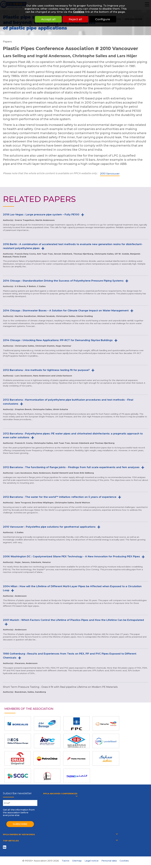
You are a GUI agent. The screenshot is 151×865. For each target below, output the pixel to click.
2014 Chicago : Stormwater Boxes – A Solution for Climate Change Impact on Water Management (66, 310)
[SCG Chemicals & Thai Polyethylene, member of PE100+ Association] (17, 776)
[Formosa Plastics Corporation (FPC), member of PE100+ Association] (76, 723)
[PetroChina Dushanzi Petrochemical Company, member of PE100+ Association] (47, 758)
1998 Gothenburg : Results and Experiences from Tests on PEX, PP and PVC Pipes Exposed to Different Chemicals (69, 655)
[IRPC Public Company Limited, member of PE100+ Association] (47, 741)
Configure (102, 19)
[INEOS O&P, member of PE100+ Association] (17, 741)
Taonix (65, 860)
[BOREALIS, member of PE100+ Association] (17, 723)
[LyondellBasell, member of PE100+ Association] (106, 741)
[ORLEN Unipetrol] (17, 758)
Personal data (109, 860)
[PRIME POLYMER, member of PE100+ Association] (76, 758)
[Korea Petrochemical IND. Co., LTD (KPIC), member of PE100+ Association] (76, 741)
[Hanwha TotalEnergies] (106, 723)
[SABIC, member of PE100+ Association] (106, 758)
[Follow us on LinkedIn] (5, 847)
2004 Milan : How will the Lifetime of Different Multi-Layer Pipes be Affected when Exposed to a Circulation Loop (72, 588)
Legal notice (92, 860)
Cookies (78, 11)
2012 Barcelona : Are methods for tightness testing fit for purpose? (46, 370)
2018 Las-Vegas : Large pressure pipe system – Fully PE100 (41, 214)
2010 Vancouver (110, 173)
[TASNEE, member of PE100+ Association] (76, 776)
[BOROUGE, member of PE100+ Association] (47, 723)
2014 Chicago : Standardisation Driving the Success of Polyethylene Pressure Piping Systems (63, 280)
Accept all (48, 19)
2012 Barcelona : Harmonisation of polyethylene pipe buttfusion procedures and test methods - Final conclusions (68, 401)
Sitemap (77, 860)
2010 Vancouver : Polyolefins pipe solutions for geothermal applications (49, 526)
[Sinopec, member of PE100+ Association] (47, 776)
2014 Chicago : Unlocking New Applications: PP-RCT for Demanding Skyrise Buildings (58, 340)
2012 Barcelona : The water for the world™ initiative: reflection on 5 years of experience (59, 496)
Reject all (75, 19)
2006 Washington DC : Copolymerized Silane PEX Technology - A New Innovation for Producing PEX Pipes (71, 556)
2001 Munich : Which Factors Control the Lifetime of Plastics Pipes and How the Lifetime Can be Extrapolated (73, 619)
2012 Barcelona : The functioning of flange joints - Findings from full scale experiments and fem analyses (71, 467)
